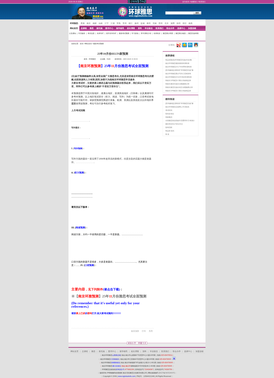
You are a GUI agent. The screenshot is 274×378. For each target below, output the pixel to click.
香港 (83, 23)
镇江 (131, 23)
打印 (144, 331)
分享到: (171, 45)
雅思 (92, 28)
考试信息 (91, 33)
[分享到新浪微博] (178, 44)
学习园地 (135, 33)
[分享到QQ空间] (184, 44)
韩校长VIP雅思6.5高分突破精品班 (178, 80)
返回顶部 (135, 331)
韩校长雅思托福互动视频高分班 (177, 84)
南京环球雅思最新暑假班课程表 (177, 63)
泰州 (149, 23)
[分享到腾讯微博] (190, 44)
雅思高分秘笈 (181, 33)
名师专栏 (100, 33)
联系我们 (202, 2)
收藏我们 (194, 2)
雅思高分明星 (168, 33)
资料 (140, 28)
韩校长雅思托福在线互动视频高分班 (179, 87)
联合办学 (170, 28)
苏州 (161, 23)
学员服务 (81, 33)
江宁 (107, 23)
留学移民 (120, 28)
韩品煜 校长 (169, 131)
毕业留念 (149, 28)
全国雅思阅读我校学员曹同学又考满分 (180, 121)
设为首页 (185, 2)
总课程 (84, 28)
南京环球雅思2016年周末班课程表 (178, 77)
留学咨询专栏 (111, 33)
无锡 (155, 23)
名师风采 (157, 33)
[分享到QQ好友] (195, 44)
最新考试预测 (124, 33)
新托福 (99, 28)
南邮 (95, 23)
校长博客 (131, 28)
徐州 (179, 23)
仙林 (101, 23)
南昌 (191, 23)
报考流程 (168, 127)
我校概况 (168, 117)
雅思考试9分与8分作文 (174, 124)
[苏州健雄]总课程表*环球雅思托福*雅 (179, 70)
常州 (125, 23)
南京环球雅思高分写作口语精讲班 (178, 74)
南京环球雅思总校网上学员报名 (177, 107)
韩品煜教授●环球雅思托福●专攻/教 (178, 60)
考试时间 (168, 110)
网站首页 (74, 28)
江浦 (113, 23)
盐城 (143, 23)
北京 (167, 23)
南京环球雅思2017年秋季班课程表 (178, 67)
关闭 (151, 331)
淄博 (173, 23)
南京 (89, 23)
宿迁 (185, 23)
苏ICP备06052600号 (167, 373)
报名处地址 (169, 114)
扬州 (137, 23)
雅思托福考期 (193, 33)
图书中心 (109, 28)
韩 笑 (167, 134)
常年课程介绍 (146, 33)
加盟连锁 (192, 28)
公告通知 (72, 33)
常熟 (119, 23)
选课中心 (181, 28)
